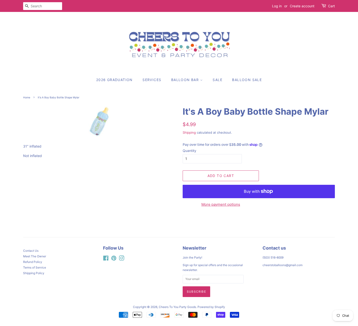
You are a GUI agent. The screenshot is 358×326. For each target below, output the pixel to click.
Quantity (189, 151)
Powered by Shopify (211, 307)
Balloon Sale (247, 80)
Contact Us (30, 250)
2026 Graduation (114, 80)
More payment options (220, 204)
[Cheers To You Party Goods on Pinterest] (113, 259)
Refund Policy (32, 262)
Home (26, 97)
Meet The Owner (34, 256)
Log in (277, 6)
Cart (331, 6)
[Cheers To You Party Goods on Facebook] (106, 259)
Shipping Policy (33, 273)
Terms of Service (34, 267)
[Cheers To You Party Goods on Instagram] (121, 259)
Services (151, 80)
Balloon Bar (185, 80)
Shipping (189, 132)
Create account (302, 6)
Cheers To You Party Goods (177, 307)
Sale (217, 80)
